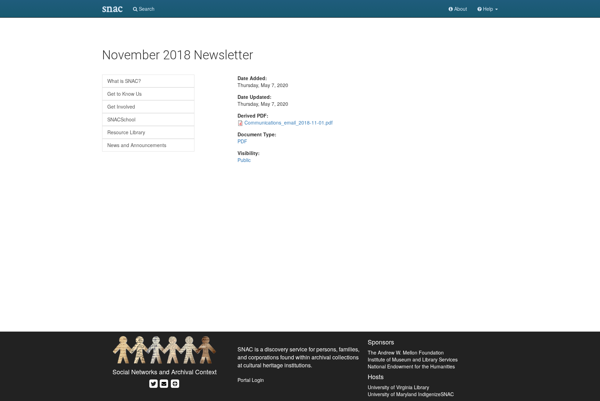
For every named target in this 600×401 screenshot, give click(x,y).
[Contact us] (164, 382)
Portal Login (251, 379)
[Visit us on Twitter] (153, 382)
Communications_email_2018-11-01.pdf (288, 122)
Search (146, 8)
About (460, 8)
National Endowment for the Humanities (411, 366)
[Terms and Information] (175, 382)
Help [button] (488, 8)
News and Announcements (136, 145)
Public (244, 159)
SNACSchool (121, 119)
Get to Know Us (124, 93)
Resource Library (126, 132)
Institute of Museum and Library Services (413, 359)
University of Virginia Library (398, 387)
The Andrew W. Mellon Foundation (406, 352)
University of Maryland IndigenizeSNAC (411, 394)
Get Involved (121, 106)
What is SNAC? (124, 80)
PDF (242, 141)
